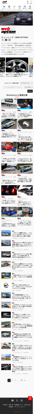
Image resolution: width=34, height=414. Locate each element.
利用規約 (11, 406)
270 (22, 380)
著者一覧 (11, 404)
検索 (27, 3)
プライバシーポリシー (19, 406)
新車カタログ (25, 8)
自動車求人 (30, 8)
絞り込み (30, 91)
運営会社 (5, 404)
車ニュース (4, 8)
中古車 (20, 8)
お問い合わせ (27, 404)
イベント (14, 8)
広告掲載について (18, 404)
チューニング (9, 8)
